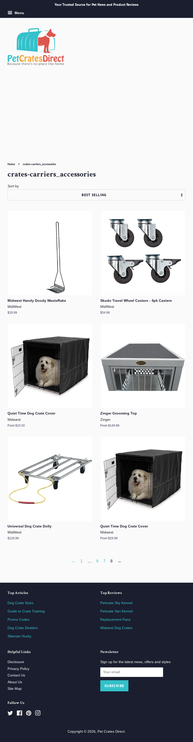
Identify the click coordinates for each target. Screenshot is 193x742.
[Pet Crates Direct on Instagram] (37, 714)
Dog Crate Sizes (20, 603)
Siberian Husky (19, 636)
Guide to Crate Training (26, 611)
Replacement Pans (115, 619)
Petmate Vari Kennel (116, 611)
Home (11, 164)
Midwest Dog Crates (116, 628)
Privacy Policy (18, 669)
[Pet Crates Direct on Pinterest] (28, 714)
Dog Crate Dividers (23, 628)
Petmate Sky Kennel (116, 603)
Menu (19, 13)
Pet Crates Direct (111, 731)
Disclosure (16, 662)
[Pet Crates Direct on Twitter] (10, 714)
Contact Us (16, 675)
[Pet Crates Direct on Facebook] (19, 714)
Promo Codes (18, 619)
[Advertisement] (96, 122)
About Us (15, 682)
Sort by (13, 186)
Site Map (15, 689)
